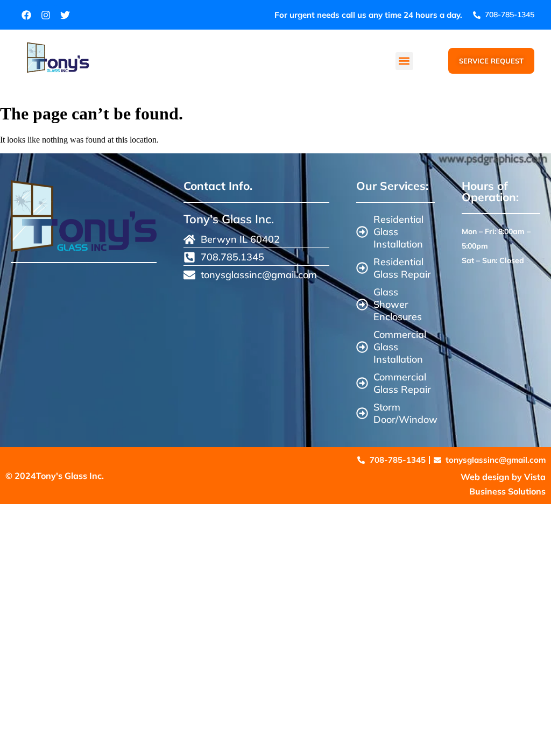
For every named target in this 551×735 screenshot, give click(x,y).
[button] (404, 61)
